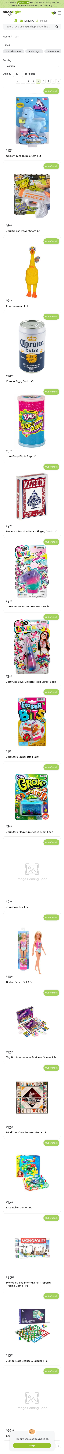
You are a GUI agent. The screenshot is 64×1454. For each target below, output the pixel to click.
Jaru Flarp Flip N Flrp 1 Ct (21, 456)
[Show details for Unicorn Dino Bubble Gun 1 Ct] (32, 120)
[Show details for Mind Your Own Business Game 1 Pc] (32, 1097)
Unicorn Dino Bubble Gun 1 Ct (23, 155)
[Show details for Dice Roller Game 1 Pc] (32, 1172)
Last (58, 81)
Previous (23, 81)
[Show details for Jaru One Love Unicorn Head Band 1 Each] (32, 646)
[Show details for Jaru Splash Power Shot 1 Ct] (32, 196)
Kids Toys (34, 51)
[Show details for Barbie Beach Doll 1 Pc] (32, 947)
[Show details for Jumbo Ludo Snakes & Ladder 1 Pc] (32, 1325)
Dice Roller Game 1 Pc (19, 1207)
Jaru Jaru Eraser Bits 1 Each (22, 756)
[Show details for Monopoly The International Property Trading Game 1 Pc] (32, 1247)
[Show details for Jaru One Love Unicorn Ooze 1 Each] (32, 571)
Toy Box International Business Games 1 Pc (31, 1057)
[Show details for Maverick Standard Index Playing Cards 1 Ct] (32, 496)
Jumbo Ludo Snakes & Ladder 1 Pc (26, 1360)
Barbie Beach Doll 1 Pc (19, 982)
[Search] (57, 27)
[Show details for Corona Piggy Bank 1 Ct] (32, 346)
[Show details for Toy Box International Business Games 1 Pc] (32, 1022)
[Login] (15, 21)
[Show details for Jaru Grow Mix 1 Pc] (32, 872)
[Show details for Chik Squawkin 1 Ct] (32, 271)
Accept (32, 1445)
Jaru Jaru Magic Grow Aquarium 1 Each (29, 831)
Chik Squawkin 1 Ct (17, 306)
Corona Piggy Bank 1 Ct (20, 381)
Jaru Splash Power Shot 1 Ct (23, 230)
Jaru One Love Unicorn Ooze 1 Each (27, 606)
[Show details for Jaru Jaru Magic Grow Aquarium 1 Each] (32, 797)
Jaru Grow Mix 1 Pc (17, 907)
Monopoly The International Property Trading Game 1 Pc (28, 1284)
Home (6, 36)
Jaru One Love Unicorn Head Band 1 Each (31, 681)
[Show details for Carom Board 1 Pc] (32, 1401)
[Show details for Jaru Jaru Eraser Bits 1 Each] (32, 721)
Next (53, 81)
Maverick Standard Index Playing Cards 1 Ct (32, 531)
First (18, 81)
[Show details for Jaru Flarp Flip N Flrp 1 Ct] (32, 421)
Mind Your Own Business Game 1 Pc (27, 1132)
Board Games (13, 51)
